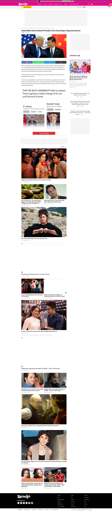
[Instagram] (79, 7)
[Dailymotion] (85, 7)
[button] (88, 4)
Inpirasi (26, 28)
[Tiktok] (82, 7)
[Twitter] (80, 7)
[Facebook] (77, 7)
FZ (70, 81)
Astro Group (90, 509)
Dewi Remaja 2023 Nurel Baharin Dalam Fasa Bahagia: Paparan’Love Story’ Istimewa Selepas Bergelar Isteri (80, 103)
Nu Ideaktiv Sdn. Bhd (81, 509)
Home (22, 28)
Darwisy (77, 114)
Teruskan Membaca (44, 133)
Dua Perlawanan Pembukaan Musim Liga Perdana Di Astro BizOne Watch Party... (78, 77)
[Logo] (23, 4)
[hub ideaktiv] (91, 4)
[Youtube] (83, 7)
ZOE (23, 32)
